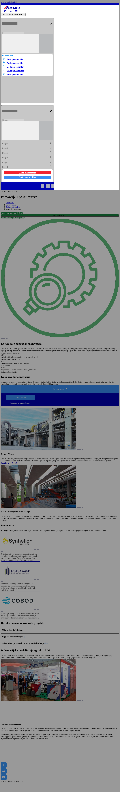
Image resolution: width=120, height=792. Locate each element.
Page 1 (27, 143)
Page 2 (27, 148)
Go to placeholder (15, 59)
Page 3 (27, 152)
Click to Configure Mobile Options (13, 14)
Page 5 (27, 162)
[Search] (20, 43)
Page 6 (27, 166)
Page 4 (27, 157)
